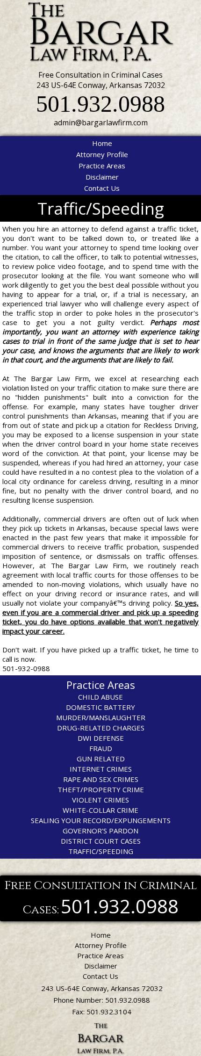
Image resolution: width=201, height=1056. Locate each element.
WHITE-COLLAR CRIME (100, 810)
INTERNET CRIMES (101, 769)
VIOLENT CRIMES (100, 799)
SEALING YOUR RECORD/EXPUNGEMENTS (101, 820)
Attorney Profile (102, 154)
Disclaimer (102, 176)
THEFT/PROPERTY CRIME (100, 789)
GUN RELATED (101, 758)
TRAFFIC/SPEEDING (100, 851)
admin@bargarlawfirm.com (101, 122)
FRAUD (100, 748)
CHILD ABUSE (100, 697)
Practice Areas (102, 165)
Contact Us (102, 188)
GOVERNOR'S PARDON (100, 830)
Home (102, 143)
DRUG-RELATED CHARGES (100, 727)
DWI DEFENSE (101, 738)
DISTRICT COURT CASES (101, 841)
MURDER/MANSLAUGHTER (100, 717)
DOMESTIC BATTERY (100, 707)
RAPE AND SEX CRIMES (100, 779)
